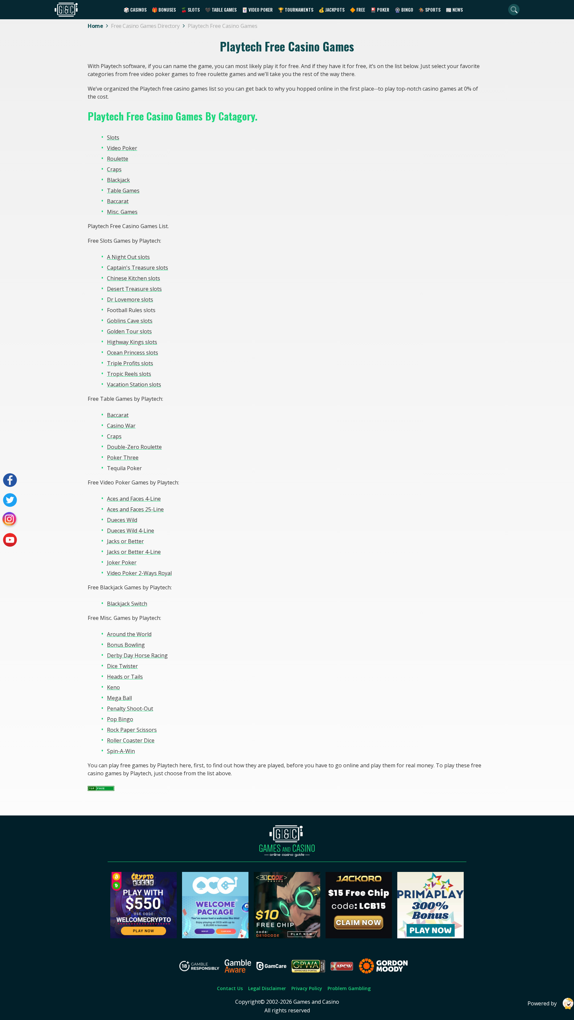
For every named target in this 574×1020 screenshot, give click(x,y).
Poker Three (123, 457)
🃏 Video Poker (257, 9)
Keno (113, 687)
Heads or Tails (125, 676)
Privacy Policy (306, 988)
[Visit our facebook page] (10, 480)
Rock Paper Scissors (132, 729)
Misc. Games (122, 211)
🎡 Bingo (404, 9)
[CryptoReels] (143, 936)
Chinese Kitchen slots (133, 278)
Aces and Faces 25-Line (135, 509)
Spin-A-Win (121, 751)
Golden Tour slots (129, 331)
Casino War (121, 425)
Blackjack (118, 180)
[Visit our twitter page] (10, 500)
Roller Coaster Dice (130, 740)
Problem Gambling (349, 988)
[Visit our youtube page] (10, 540)
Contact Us (230, 988)
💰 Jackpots (331, 9)
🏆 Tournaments (295, 9)
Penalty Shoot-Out (130, 708)
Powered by (542, 1003)
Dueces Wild (122, 520)
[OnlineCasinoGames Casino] (215, 936)
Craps (114, 169)
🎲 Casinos (135, 9)
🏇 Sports (429, 9)
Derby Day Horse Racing (137, 655)
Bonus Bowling (126, 644)
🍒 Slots (190, 9)
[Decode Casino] (287, 936)
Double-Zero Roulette (134, 447)
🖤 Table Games (221, 9)
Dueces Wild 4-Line (130, 530)
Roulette (117, 158)
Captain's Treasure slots (137, 267)
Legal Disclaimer (267, 988)
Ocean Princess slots (132, 352)
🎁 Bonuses (164, 9)
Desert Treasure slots (134, 289)
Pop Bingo (120, 719)
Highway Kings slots (132, 342)
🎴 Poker (379, 9)
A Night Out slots (128, 257)
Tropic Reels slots (129, 374)
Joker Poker (122, 562)
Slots (113, 137)
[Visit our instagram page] (10, 520)
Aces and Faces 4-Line (134, 498)
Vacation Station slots (134, 384)
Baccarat (118, 201)
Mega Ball (119, 698)
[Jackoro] (359, 936)
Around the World (129, 634)
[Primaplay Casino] (430, 936)
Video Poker (122, 148)
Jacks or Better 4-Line (134, 551)
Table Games (123, 190)
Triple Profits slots (130, 363)
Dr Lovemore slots (130, 299)
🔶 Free (357, 9)
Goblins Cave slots (129, 320)
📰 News (454, 9)
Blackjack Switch (127, 603)
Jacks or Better (125, 541)
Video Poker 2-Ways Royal (139, 573)
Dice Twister (122, 666)
